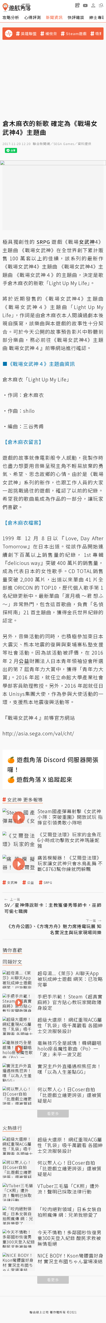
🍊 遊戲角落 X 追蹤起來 (39, 779)
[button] (101, 5)
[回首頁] (16, 7)
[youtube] (85, 5)
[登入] (93, 5)
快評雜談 (76, 17)
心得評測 (32, 17)
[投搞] (77, 5)
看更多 (53, 1113)
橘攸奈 (51, 33)
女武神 (12, 882)
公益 (30, 882)
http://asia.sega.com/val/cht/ (38, 733)
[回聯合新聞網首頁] (5, 7)
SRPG (48, 882)
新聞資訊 (54, 17)
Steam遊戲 (76, 33)
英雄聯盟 (29, 33)
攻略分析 (10, 17)
